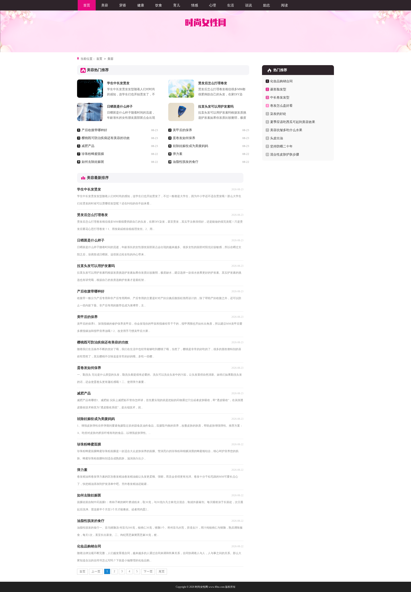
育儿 (176, 5)
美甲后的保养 (182, 130)
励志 (266, 5)
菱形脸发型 (278, 89)
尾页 (162, 571)
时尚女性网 (201, 586)
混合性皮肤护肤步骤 (284, 154)
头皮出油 (276, 138)
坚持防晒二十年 (281, 146)
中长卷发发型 (279, 97)
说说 (248, 5)
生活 (230, 5)
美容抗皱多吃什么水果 (286, 130)
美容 (104, 5)
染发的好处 (278, 113)
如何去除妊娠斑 (93, 161)
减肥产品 (88, 146)
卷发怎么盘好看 (281, 105)
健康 (140, 5)
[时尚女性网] (205, 22)
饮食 (158, 5)
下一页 (148, 571)
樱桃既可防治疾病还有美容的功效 (106, 138)
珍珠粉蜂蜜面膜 (93, 154)
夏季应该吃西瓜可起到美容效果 (292, 122)
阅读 (284, 5)
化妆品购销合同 (281, 81)
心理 (212, 5)
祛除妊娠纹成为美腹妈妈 (190, 146)
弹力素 (177, 154)
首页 (86, 5)
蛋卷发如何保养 (184, 138)
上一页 (95, 571)
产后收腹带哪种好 (94, 130)
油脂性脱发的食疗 (185, 161)
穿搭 (122, 5)
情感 (194, 5)
